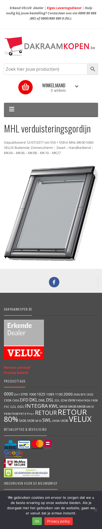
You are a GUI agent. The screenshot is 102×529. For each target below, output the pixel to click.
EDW (64, 400)
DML (41, 400)
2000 (68, 394)
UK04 (56, 421)
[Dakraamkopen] (51, 46)
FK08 (94, 400)
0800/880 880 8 (52, 18)
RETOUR (46, 412)
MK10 (90, 407)
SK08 (30, 420)
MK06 (72, 406)
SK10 (38, 421)
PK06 (7, 414)
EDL (57, 400)
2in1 (17, 394)
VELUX (80, 419)
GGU (20, 406)
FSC (6, 407)
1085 (50, 394)
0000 (8, 394)
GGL (13, 407)
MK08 (81, 406)
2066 (76, 394)
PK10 (22, 414)
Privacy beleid (16, 372)
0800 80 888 (87, 13)
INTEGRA (36, 405)
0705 (24, 394)
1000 (32, 394)
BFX (83, 394)
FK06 (86, 400)
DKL (33, 400)
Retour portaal (17, 367)
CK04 (8, 400)
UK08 (64, 420)
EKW (71, 400)
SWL (46, 420)
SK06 (22, 420)
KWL (54, 406)
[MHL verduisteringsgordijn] (51, 213)
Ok (37, 521)
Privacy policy (58, 521)
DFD (24, 400)
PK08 (15, 414)
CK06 (15, 400)
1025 (41, 394)
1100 (59, 394)
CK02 (89, 394)
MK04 (63, 406)
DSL (50, 400)
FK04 (79, 400)
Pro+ (30, 414)
